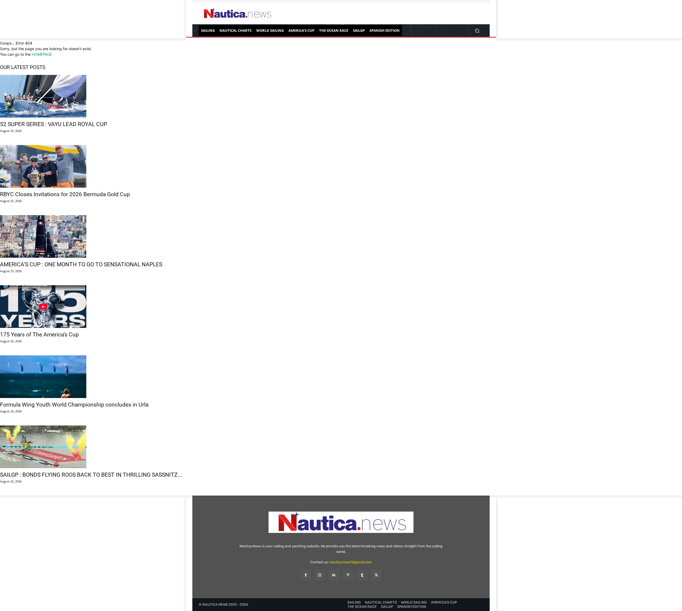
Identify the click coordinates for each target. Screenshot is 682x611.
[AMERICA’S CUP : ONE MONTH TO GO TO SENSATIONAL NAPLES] (341, 236)
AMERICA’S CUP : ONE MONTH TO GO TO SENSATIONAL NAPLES (81, 264)
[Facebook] (305, 575)
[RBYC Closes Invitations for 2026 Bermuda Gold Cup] (341, 166)
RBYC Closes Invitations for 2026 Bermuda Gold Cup (65, 194)
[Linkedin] (334, 575)
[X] (376, 575)
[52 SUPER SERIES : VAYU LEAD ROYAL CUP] (341, 96)
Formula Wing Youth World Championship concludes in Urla (74, 404)
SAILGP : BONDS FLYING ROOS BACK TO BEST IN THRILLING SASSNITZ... (91, 475)
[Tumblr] (362, 575)
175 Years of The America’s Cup (39, 334)
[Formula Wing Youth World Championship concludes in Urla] (341, 376)
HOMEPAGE (42, 54)
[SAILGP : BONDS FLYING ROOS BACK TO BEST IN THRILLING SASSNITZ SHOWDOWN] (341, 446)
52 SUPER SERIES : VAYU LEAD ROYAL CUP (53, 124)
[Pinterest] (348, 575)
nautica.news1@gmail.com (351, 562)
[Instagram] (320, 575)
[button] (477, 30)
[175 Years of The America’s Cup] (341, 306)
